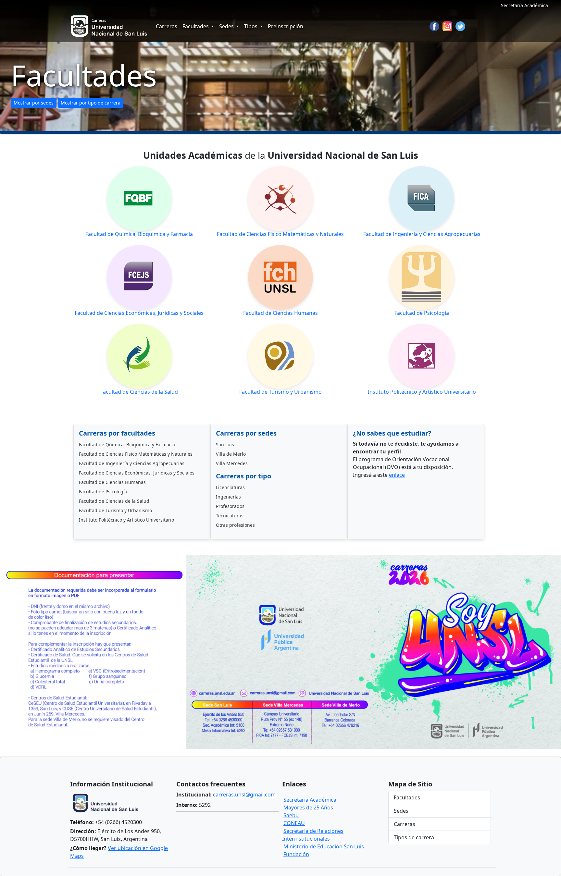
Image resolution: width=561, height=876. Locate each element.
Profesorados (230, 506)
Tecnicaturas (229, 515)
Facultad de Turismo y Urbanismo (115, 510)
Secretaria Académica (309, 799)
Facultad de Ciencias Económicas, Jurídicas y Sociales (136, 473)
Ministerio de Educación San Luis (323, 846)
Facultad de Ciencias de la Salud (114, 501)
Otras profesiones (235, 525)
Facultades (407, 797)
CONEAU (294, 823)
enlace (397, 474)
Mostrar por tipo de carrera (90, 103)
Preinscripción (285, 26)
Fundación (296, 854)
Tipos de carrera (414, 837)
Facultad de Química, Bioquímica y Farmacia (127, 444)
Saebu (291, 815)
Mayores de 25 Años (308, 807)
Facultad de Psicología (103, 491)
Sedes (401, 810)
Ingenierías (228, 497)
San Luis (225, 444)
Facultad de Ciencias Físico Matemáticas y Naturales (136, 454)
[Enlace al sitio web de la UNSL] (107, 804)
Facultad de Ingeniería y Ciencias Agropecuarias (131, 463)
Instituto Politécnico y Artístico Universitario (126, 520)
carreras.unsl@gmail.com (244, 794)
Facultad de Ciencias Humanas (112, 482)
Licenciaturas (230, 487)
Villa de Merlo (231, 454)
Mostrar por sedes (34, 103)
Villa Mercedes (232, 463)
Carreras (166, 26)
